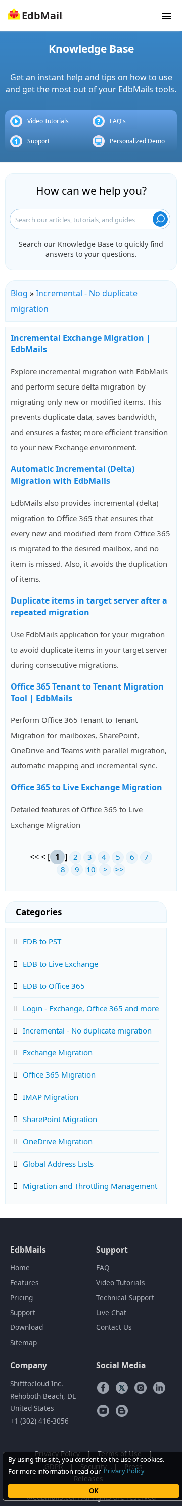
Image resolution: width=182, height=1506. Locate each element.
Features (24, 1282)
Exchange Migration (58, 1052)
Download (26, 1327)
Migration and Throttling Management (90, 1186)
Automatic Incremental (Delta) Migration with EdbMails (72, 474)
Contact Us (114, 1327)
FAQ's (118, 121)
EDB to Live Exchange (60, 964)
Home (20, 1267)
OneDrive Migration (58, 1141)
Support (38, 141)
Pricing (21, 1297)
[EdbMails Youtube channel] (103, 1410)
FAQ (103, 1267)
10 (91, 869)
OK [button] (94, 1490)
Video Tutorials (48, 121)
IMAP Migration (50, 1097)
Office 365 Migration (59, 1074)
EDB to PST (42, 941)
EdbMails (28, 1249)
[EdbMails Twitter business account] (122, 1387)
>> (119, 869)
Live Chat (111, 1312)
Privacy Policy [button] (124, 1470)
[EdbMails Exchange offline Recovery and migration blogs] (122, 1410)
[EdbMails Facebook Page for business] (103, 1387)
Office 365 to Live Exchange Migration (86, 787)
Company (28, 1365)
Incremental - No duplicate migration (87, 1030)
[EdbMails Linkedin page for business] (159, 1387)
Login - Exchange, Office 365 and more (91, 1008)
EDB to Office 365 (54, 986)
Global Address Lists (58, 1163)
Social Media (121, 1365)
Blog (19, 293)
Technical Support (125, 1297)
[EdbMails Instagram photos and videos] (140, 1387)
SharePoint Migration (60, 1119)
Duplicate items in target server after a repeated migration (89, 606)
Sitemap (23, 1342)
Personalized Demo (137, 141)
